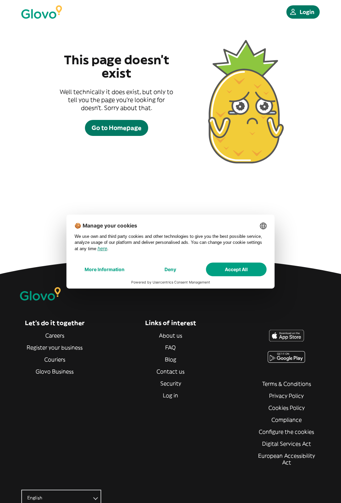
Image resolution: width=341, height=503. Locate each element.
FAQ (170, 347)
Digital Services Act (286, 443)
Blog (170, 359)
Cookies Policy (286, 407)
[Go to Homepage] (41, 12)
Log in (170, 395)
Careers (54, 335)
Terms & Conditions (286, 383)
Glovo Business (55, 371)
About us (170, 335)
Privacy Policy (286, 395)
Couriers (54, 359)
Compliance (286, 419)
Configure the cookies (286, 431)
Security (170, 383)
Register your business (55, 347)
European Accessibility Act (286, 459)
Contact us (170, 371)
